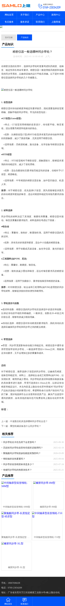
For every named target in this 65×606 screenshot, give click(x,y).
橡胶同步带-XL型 (16, 567)
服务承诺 (24, 22)
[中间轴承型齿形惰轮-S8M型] (16, 492)
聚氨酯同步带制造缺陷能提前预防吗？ (22, 453)
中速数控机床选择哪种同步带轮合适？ (29, 421)
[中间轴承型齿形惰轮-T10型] (47, 523)
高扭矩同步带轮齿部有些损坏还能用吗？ (23, 448)
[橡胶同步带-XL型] (16, 553)
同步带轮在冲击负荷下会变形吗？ (19, 442)
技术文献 (9, 37)
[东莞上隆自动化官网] (16, 5)
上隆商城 (55, 22)
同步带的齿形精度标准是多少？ (18, 464)
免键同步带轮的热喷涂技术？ (17, 470)
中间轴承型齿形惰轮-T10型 (47, 537)
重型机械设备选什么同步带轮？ (25, 426)
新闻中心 (55, 15)
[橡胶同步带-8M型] (48, 492)
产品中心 (40, 15)
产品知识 (24, 37)
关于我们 (24, 15)
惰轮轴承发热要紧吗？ (14, 459)
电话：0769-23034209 (11, 588)
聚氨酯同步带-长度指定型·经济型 (16, 537)
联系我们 (40, 22)
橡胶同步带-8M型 (48, 507)
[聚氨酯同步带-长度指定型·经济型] (16, 523)
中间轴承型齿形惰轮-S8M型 (16, 507)
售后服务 (9, 22)
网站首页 (9, 15)
